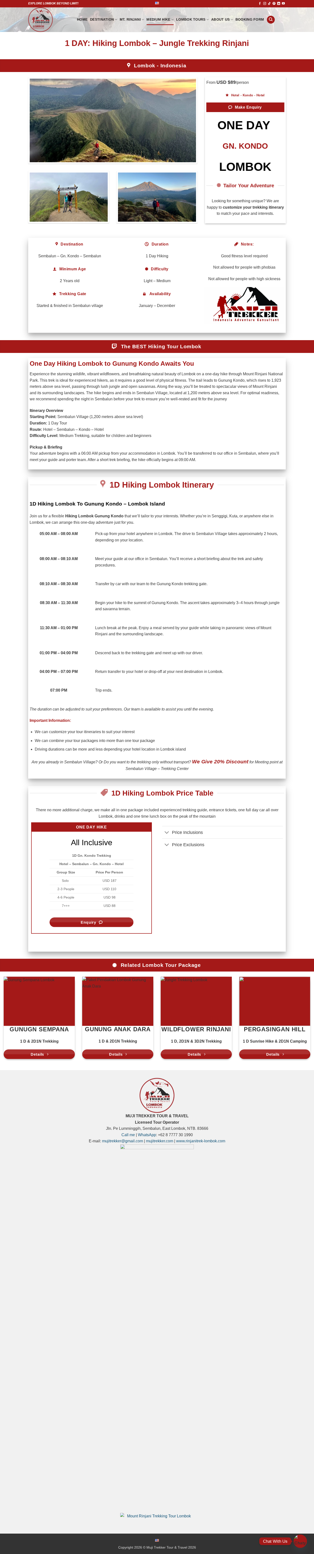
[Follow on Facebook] (259, 3)
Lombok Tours (190, 19)
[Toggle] (167, 833)
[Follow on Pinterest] (274, 3)
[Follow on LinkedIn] (278, 3)
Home (82, 19)
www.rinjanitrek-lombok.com (200, 1141)
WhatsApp (147, 1135)
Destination (102, 19)
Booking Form (250, 19)
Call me (128, 1135)
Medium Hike (158, 19)
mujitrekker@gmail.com (122, 1141)
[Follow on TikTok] (269, 3)
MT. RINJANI (130, 19)
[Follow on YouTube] (283, 3)
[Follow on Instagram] (264, 3)
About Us (220, 19)
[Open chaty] (300, 1541)
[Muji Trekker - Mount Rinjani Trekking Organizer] (49, 19)
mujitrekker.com (159, 1141)
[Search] (271, 20)
